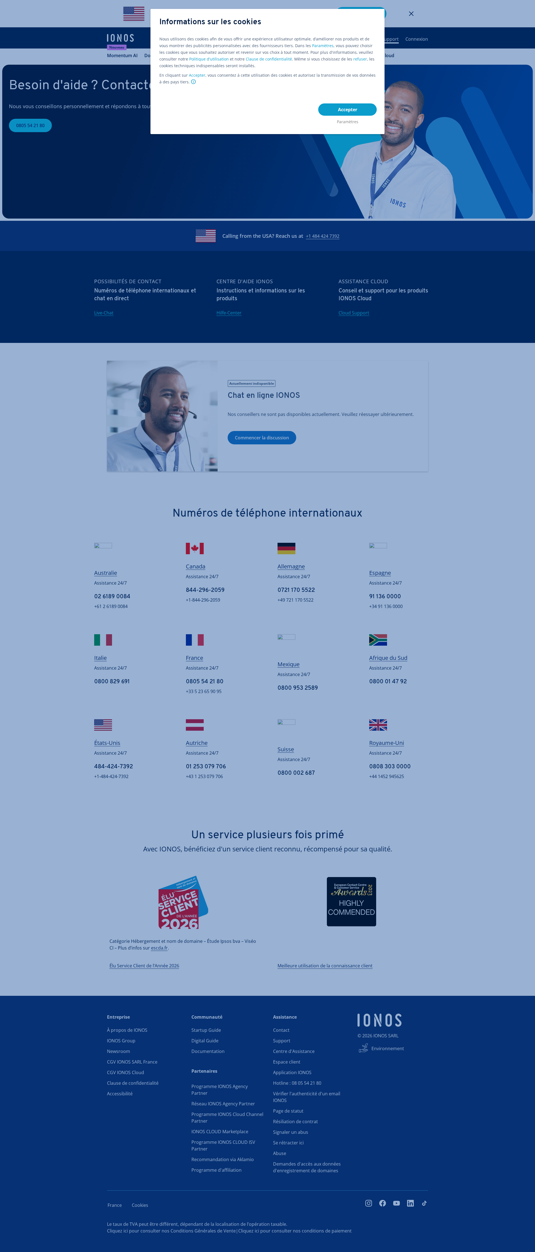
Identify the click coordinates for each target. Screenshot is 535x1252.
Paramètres (323, 45)
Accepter (197, 75)
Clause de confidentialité (269, 59)
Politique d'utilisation (209, 59)
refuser (360, 59)
